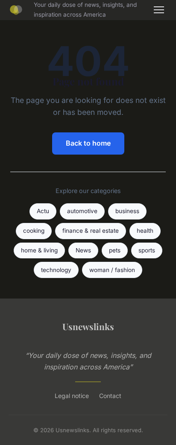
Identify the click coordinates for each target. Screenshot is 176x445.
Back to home (88, 143)
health (145, 230)
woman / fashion (112, 269)
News (83, 250)
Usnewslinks (88, 326)
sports (146, 250)
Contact (110, 395)
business (127, 211)
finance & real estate (90, 230)
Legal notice (72, 395)
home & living (39, 250)
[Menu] (158, 10)
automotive (82, 211)
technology (56, 269)
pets (114, 250)
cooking (33, 230)
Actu (43, 211)
